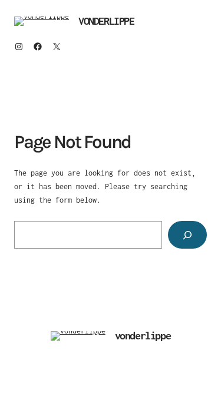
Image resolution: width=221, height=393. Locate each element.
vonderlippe (106, 21)
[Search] (187, 235)
